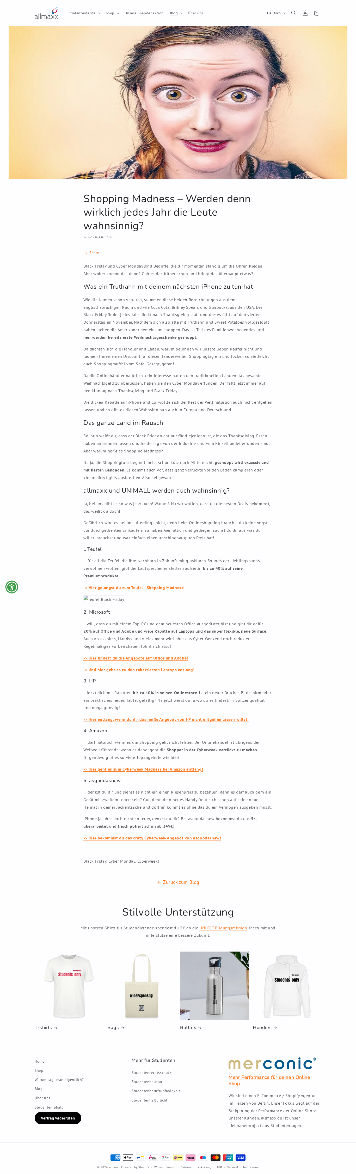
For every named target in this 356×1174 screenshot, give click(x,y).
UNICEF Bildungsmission (223, 927)
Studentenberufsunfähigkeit (156, 1090)
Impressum (251, 1167)
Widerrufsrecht (165, 1167)
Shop (39, 1070)
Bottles (188, 1028)
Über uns (42, 1098)
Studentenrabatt (49, 1107)
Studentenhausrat (147, 1081)
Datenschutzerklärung (196, 1167)
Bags (113, 1028)
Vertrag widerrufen (58, 1118)
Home (39, 1061)
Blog (38, 1088)
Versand (232, 1167)
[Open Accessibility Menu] (11, 587)
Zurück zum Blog (181, 882)
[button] (84, 13)
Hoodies (262, 1028)
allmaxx (114, 1167)
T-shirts (43, 1028)
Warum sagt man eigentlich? (59, 1079)
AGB (219, 1167)
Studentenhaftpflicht (150, 1100)
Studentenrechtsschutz (151, 1072)
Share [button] (94, 252)
